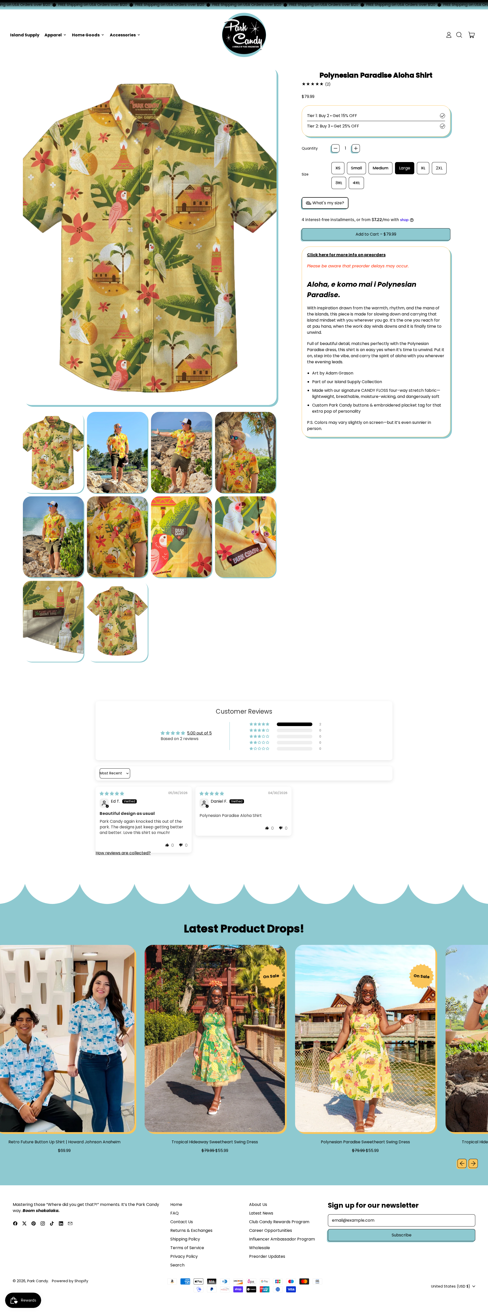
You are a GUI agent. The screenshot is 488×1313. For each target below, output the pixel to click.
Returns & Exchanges (191, 1230)
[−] (335, 148)
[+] (356, 148)
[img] (112, 794)
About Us (258, 1204)
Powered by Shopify (70, 1280)
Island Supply (24, 35)
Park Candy (37, 1280)
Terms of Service (187, 1248)
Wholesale (259, 1248)
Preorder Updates (267, 1256)
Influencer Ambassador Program (282, 1239)
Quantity (310, 148)
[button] (459, 34)
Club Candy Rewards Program (279, 1222)
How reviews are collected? (123, 853)
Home (176, 1204)
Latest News (261, 1213)
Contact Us (181, 1222)
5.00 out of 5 (199, 733)
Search (177, 1265)
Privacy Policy (184, 1256)
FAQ (174, 1213)
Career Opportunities (270, 1230)
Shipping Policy (185, 1239)
